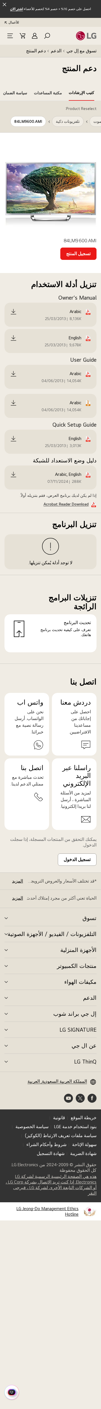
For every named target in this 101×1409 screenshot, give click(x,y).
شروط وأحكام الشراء (46, 1144)
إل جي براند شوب (75, 1013)
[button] (47, 35)
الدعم (56, 50)
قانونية (59, 1117)
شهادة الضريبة (83, 1153)
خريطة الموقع (84, 1117)
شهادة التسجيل (51, 1153)
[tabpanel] (50, 382)
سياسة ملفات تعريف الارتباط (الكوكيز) (61, 1135)
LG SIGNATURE (78, 1029)
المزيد (17, 881)
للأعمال (13, 22)
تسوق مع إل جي (81, 50)
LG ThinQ (85, 1061)
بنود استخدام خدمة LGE (75, 1126)
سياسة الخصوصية (32, 1126)
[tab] (81, 94)
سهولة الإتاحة (84, 1144)
